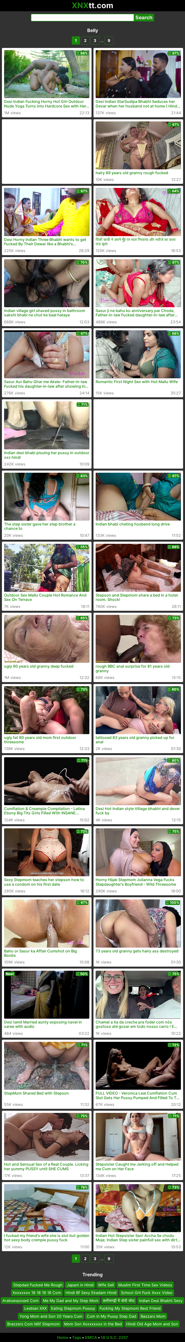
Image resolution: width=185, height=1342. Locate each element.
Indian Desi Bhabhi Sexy (161, 1300)
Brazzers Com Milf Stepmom (33, 1324)
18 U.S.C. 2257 (114, 1337)
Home (62, 1337)
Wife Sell (106, 1284)
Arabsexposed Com (20, 1300)
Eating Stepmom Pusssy (73, 1308)
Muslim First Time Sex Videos (145, 1284)
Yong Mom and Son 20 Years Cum (51, 1316)
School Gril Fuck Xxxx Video (146, 1292)
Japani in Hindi (80, 1284)
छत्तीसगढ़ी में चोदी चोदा (119, 1300)
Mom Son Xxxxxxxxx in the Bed (93, 1324)
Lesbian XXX (35, 1308)
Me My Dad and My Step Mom (71, 1300)
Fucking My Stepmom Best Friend (130, 1308)
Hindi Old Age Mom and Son (152, 1324)
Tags (76, 1337)
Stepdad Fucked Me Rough (37, 1284)
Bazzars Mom (153, 1316)
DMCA (91, 1337)
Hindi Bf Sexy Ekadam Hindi (91, 1292)
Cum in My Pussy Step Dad (111, 1316)
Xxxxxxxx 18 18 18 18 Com (37, 1292)
